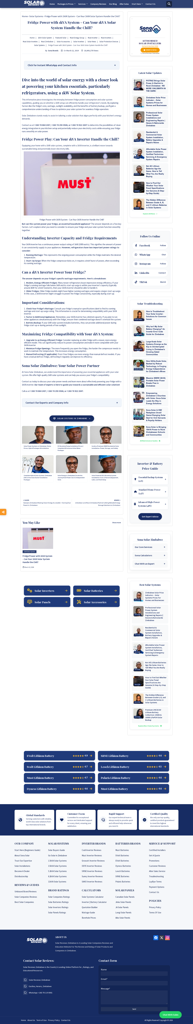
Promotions (154, 860)
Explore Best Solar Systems (148, 726)
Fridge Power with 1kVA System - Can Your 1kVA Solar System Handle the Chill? (37, 559)
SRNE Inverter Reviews (92, 871)
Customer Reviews (157, 866)
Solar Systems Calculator (93, 897)
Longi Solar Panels (123, 912)
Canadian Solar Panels (125, 897)
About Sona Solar (22, 855)
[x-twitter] (161, 937)
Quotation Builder (90, 907)
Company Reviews (98, 4)
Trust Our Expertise (23, 860)
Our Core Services (143, 547)
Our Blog (113, 4)
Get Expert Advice (150, 516)
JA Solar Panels (122, 907)
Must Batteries (122, 850)
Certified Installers (157, 850)
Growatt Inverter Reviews (93, 860)
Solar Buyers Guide (56, 850)
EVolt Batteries (122, 860)
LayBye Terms (155, 881)
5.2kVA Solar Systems (57, 871)
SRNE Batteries (122, 876)
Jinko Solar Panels (123, 902)
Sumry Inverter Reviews (92, 876)
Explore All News (149, 214)
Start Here (136, 4)
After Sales (124, 4)
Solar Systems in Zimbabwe (72, 418)
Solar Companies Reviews (26, 897)
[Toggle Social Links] (3, 512)
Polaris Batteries (122, 881)
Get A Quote (154, 855)
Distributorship (21, 876)
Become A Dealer (22, 871)
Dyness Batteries (123, 866)
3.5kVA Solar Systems (57, 866)
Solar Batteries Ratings (58, 902)
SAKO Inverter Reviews (92, 881)
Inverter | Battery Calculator (94, 902)
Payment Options (156, 887)
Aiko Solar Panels (122, 917)
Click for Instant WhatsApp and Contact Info (52, 65)
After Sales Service (157, 871)
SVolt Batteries (122, 855)
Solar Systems (36, 16)
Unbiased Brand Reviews (26, 891)
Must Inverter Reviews (92, 855)
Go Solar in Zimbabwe (57, 855)
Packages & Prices (65, 4)
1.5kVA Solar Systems (57, 860)
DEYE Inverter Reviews (92, 866)
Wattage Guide (88, 912)
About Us (31, 1020)
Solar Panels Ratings (57, 912)
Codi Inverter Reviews (91, 850)
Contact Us (150, 4)
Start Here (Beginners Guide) (27, 850)
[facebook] (155, 937)
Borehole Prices (89, 917)
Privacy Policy (155, 907)
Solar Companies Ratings (59, 897)
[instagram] (167, 937)
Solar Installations (22, 866)
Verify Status (151, 50)
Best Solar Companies (24, 902)
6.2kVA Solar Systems (57, 876)
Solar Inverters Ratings (58, 907)
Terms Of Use (155, 912)
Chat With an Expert (144, 563)
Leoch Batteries (122, 871)
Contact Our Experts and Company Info (47, 402)
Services (82, 4)
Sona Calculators (143, 555)
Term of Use (41, 1020)
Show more (116, 522)
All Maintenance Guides (149, 441)
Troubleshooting (156, 876)
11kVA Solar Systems (57, 881)
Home (52, 4)
